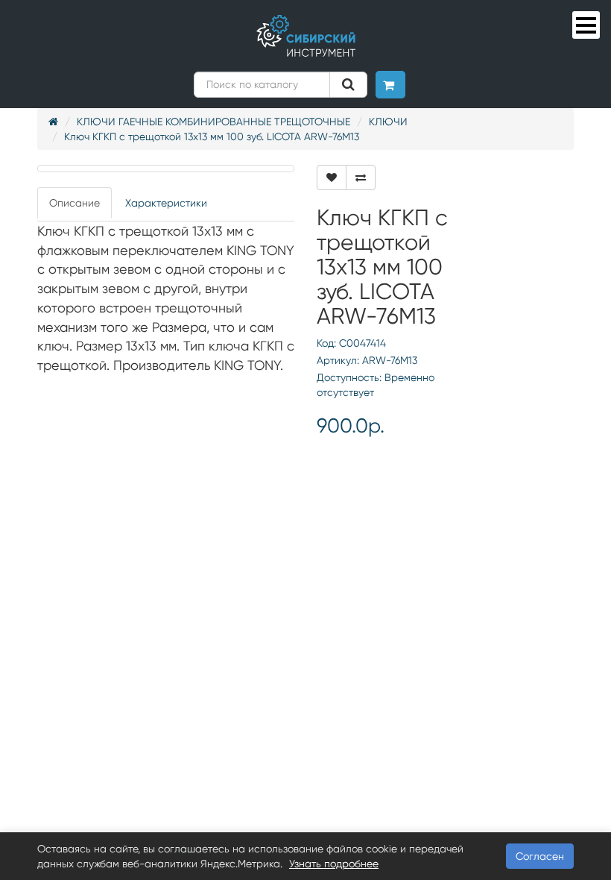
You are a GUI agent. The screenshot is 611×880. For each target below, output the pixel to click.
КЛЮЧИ (388, 122)
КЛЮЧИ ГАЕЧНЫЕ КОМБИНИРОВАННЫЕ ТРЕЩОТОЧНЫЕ (213, 122)
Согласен (540, 856)
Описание (74, 203)
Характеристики (166, 203)
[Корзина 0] (390, 84)
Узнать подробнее (334, 864)
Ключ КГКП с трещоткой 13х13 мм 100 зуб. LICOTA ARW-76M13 (211, 136)
